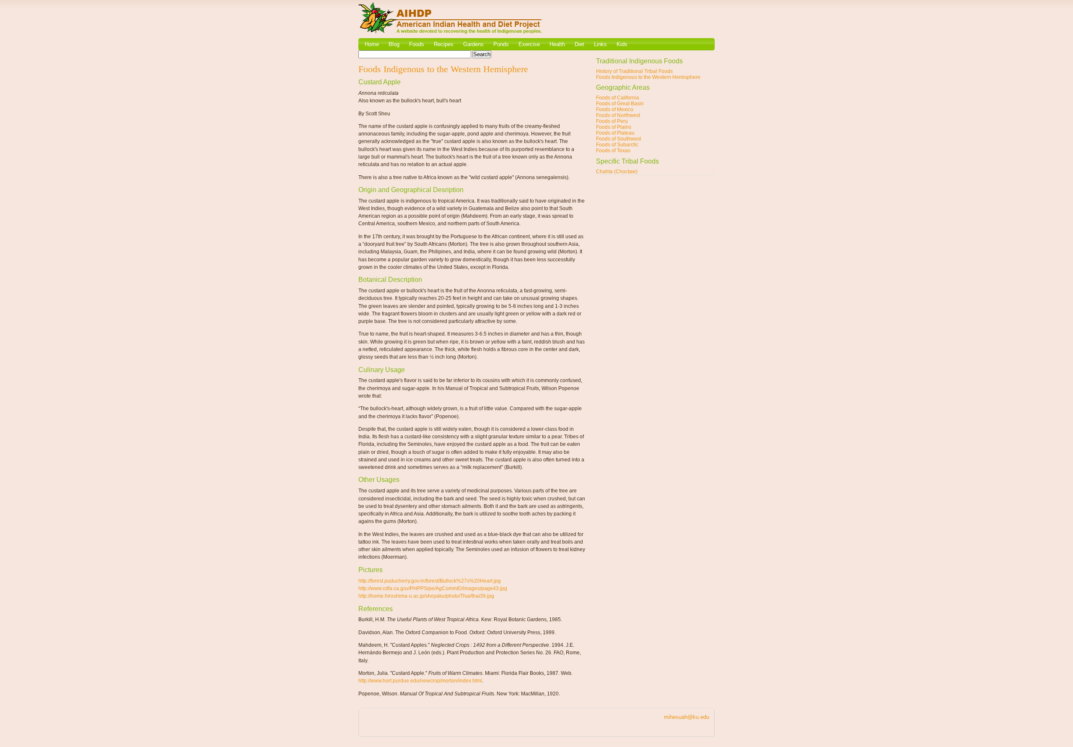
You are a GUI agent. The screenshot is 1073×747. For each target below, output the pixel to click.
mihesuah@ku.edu (686, 717)
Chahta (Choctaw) (617, 171)
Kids (622, 44)
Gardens (473, 44)
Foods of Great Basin (620, 104)
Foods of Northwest (618, 115)
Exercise (529, 44)
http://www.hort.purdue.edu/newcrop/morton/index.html (420, 681)
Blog (394, 44)
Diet (579, 44)
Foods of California (617, 98)
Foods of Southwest (618, 139)
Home (372, 44)
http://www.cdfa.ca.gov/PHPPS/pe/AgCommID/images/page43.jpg (432, 588)
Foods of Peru (612, 121)
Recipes (444, 44)
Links (600, 44)
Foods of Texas (613, 151)
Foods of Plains (613, 127)
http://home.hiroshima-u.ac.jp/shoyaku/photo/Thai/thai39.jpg (426, 596)
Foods (416, 44)
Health (557, 44)
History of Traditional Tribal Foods (634, 71)
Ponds (501, 44)
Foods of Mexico (614, 109)
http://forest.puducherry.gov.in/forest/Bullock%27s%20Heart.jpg (429, 581)
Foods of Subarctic (617, 145)
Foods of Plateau (615, 133)
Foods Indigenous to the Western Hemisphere (648, 77)
